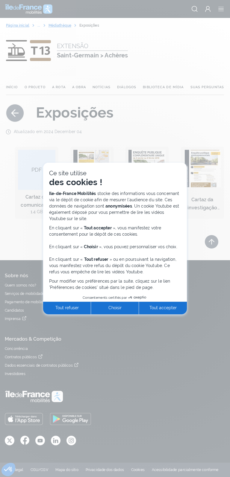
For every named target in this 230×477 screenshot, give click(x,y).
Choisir (115, 307)
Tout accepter (163, 307)
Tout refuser (67, 307)
